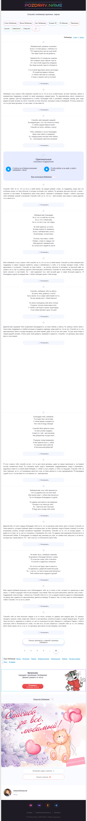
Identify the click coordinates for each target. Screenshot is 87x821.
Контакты (57, 812)
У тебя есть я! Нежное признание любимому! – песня (25, 169)
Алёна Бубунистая (20, 790)
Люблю (64, 659)
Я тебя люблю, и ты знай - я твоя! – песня (64, 169)
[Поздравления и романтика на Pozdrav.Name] (43, 5)
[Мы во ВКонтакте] (39, 805)
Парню (33, 659)
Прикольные (55, 659)
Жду (5, 662)
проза (82, 37)
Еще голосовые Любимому (41, 177)
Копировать (45, 83)
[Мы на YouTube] (31, 805)
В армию (12, 662)
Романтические (43, 659)
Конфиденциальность (43, 812)
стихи (75, 37)
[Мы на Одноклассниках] (48, 805)
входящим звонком (33, 686)
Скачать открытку (42, 777)
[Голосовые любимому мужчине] (36, 29)
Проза (18, 659)
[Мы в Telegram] (56, 805)
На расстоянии (74, 659)
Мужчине (25, 659)
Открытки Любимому (41, 699)
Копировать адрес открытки (42, 771)
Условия (29, 812)
